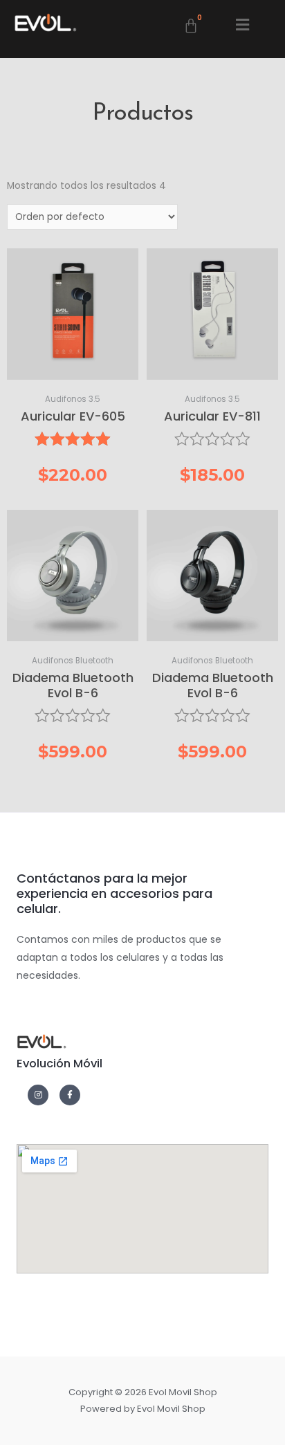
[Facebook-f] (69, 1095)
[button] (243, 25)
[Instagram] (38, 1095)
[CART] (191, 26)
